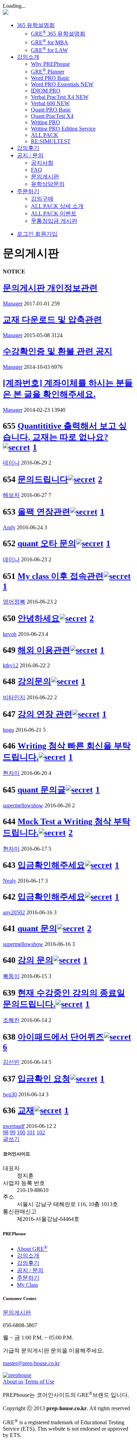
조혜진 (11, 1020)
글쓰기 (11, 1139)
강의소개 (28, 57)
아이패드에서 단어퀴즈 (61, 1036)
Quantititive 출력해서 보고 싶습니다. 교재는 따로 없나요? (65, 431)
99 (12, 1132)
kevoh (10, 634)
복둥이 (11, 976)
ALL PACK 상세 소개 (57, 206)
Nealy (9, 881)
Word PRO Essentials (62, 84)
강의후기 (28, 148)
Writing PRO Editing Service (63, 129)
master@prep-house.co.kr (31, 1363)
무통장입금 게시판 (54, 221)
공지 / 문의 (30, 155)
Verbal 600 (50, 103)
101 (31, 1132)
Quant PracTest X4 (52, 116)
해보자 (11, 495)
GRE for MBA (49, 42)
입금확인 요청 (44, 1078)
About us (13, 1382)
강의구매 (42, 199)
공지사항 (42, 163)
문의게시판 (45, 176)
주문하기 (28, 191)
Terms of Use (39, 1382)
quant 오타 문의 (47, 543)
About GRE (32, 1249)
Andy (9, 527)
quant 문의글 (42, 789)
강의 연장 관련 (45, 714)
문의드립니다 (43, 479)
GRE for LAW (49, 50)
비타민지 (14, 697)
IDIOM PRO (45, 91)
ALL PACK (44, 135)
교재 (26, 1110)
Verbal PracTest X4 (60, 97)
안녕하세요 (39, 618)
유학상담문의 (48, 184)
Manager (12, 304)
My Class (27, 1285)
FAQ (36, 170)
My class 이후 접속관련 (61, 576)
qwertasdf (14, 1126)
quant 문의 (37, 928)
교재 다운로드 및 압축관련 (52, 319)
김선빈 (11, 1062)
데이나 (11, 463)
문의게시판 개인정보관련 (50, 287)
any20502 (14, 912)
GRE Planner (47, 72)
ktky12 (10, 665)
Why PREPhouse (50, 64)
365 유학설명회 (36, 25)
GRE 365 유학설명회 (58, 34)
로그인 (25, 234)
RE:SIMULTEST (51, 141)
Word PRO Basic (50, 78)
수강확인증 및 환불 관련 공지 (57, 351)
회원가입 (46, 234)
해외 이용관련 (44, 650)
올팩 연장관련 (44, 511)
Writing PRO (45, 122)
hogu (8, 730)
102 (41, 1132)
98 (5, 1132)
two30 (10, 1094)
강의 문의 (35, 960)
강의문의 (34, 681)
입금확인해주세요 (51, 865)
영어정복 (14, 602)
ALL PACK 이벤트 (54, 213)
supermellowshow (23, 805)
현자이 (11, 773)
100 (21, 1132)
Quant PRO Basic (51, 110)
